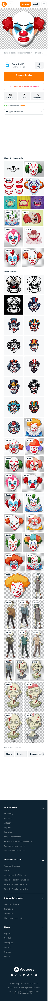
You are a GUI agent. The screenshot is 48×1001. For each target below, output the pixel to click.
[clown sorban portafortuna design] (13, 355)
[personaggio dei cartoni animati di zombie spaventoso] (9, 946)
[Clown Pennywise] (15, 268)
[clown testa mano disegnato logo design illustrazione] (13, 417)
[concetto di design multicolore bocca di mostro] (23, 235)
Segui (39, 67)
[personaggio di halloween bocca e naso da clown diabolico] (14, 308)
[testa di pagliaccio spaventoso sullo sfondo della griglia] (14, 184)
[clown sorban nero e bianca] (13, 396)
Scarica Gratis (24, 76)
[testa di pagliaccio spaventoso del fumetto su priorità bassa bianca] (14, 219)
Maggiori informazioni (14, 110)
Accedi (35, 4)
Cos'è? (22, 106)
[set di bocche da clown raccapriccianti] (13, 201)
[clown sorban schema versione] (13, 376)
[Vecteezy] (4, 4)
